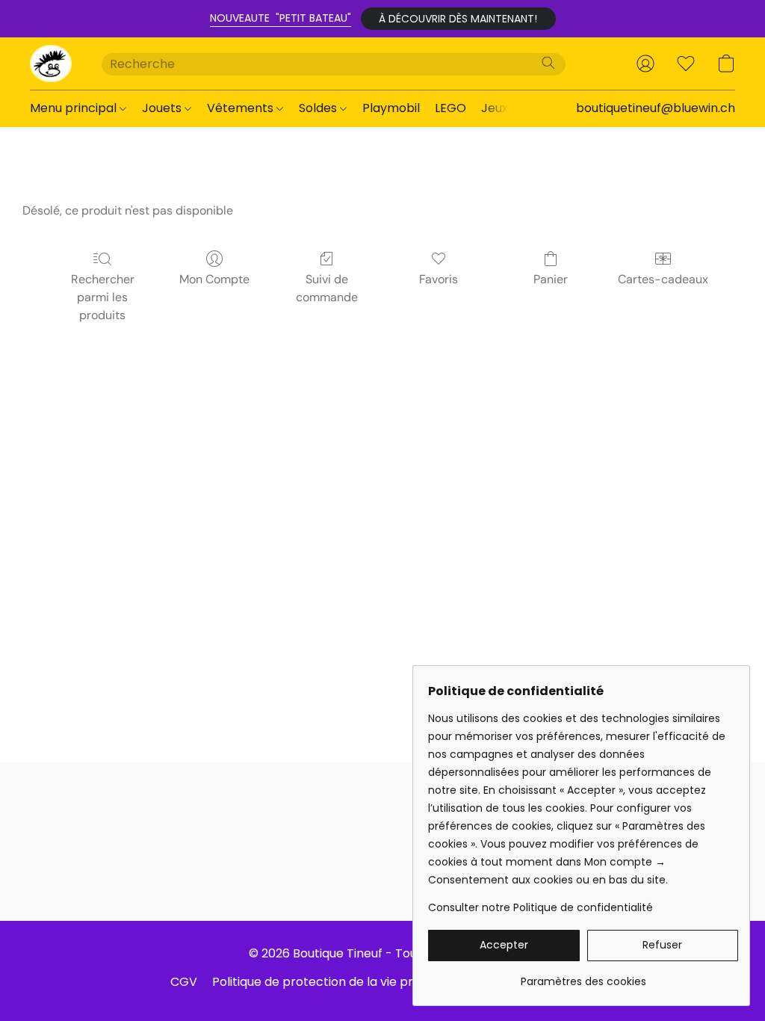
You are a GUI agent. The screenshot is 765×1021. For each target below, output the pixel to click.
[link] (583, 975)
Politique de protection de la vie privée (324, 981)
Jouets (163, 108)
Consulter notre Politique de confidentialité (540, 907)
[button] (458, 18)
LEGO (450, 108)
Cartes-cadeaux (663, 279)
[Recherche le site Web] (548, 62)
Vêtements (241, 108)
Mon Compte (214, 279)
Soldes (319, 108)
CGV (183, 981)
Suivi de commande (327, 288)
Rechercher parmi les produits (102, 297)
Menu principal (75, 108)
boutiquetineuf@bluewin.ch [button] (655, 108)
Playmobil (391, 108)
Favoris (438, 279)
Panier (550, 279)
